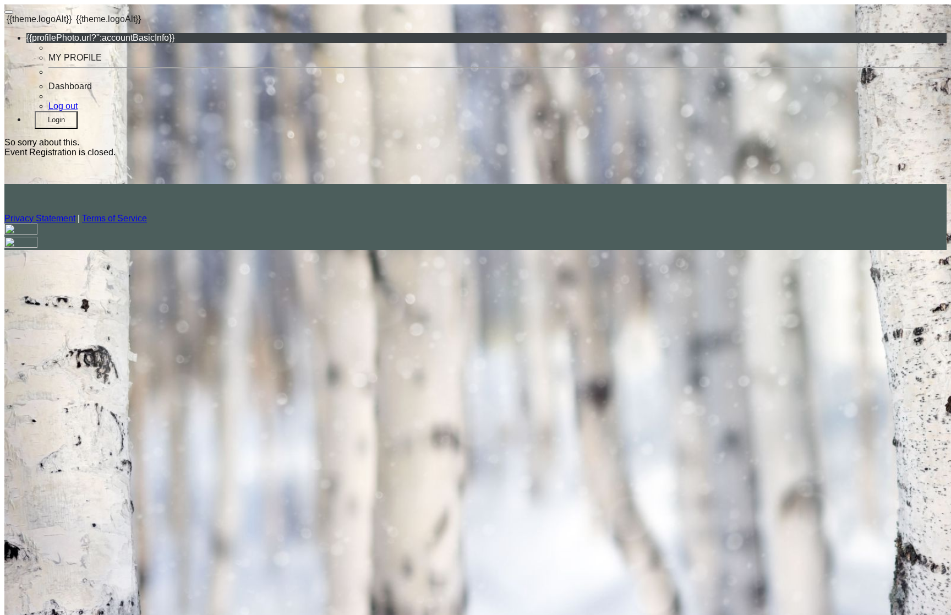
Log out (63, 106)
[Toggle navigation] (8, 12)
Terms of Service (114, 218)
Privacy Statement (39, 218)
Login (56, 120)
